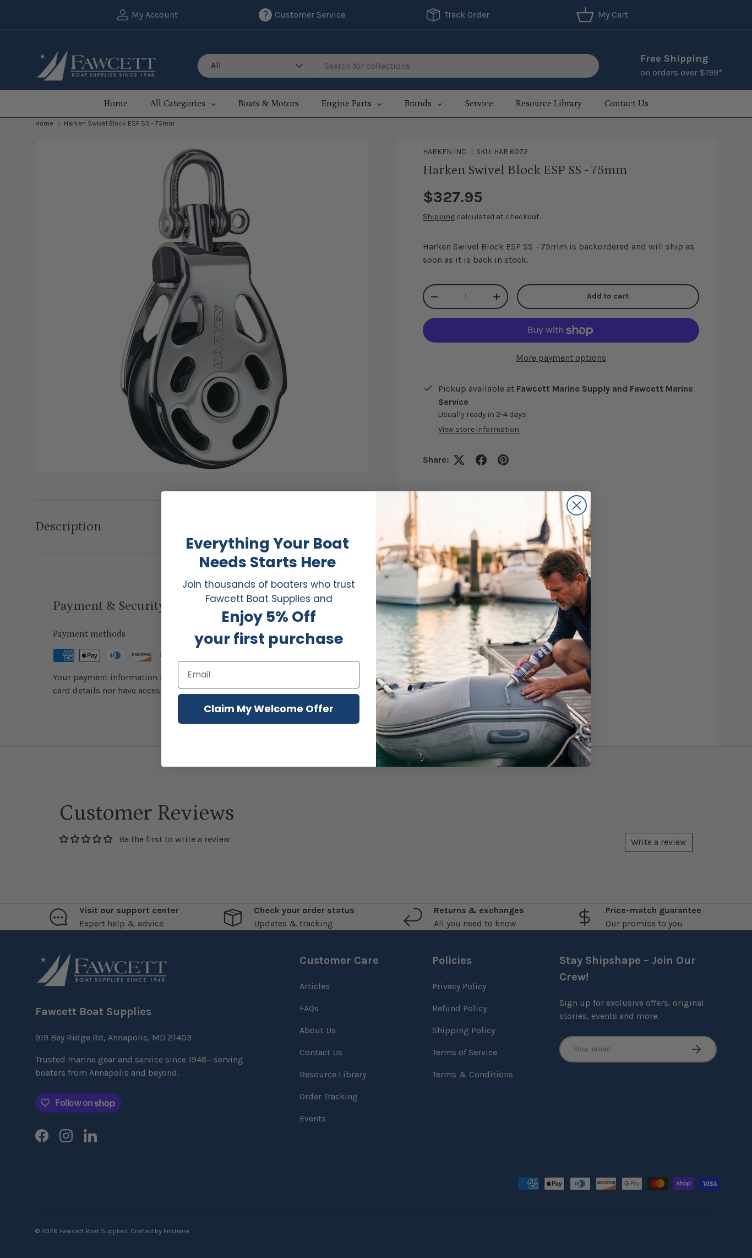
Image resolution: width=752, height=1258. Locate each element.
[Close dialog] (576, 505)
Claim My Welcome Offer (269, 708)
